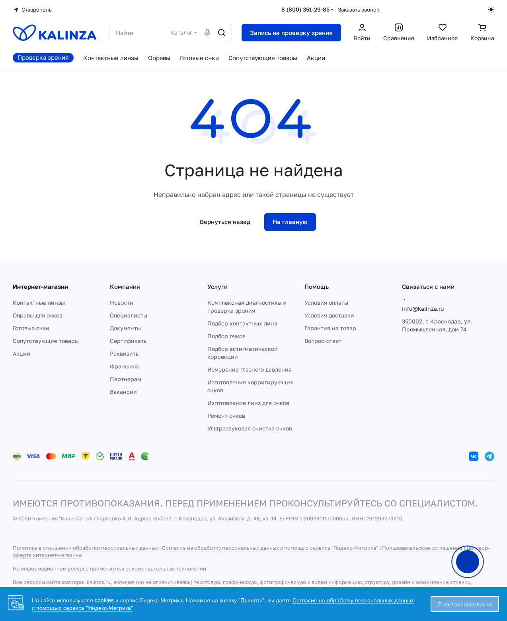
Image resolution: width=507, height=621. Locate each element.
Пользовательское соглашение (422, 548)
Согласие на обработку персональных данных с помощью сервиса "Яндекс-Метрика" (270, 548)
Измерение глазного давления (249, 369)
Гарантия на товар (330, 328)
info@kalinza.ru (423, 308)
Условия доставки (329, 315)
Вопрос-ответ (322, 340)
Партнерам (125, 379)
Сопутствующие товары (46, 340)
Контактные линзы (39, 302)
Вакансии (123, 391)
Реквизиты (125, 353)
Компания (125, 286)
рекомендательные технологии (165, 568)
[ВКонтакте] (473, 456)
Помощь (316, 286)
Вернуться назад (225, 221)
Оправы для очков (37, 315)
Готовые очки (31, 328)
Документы (125, 328)
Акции (21, 353)
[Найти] (221, 32)
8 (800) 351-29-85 (305, 9)
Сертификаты (129, 340)
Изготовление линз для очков (248, 402)
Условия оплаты (326, 302)
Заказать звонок (358, 9)
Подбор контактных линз (242, 323)
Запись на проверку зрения (291, 32)
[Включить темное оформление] (491, 9)
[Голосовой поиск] (207, 33)
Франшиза (124, 366)
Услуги (217, 286)
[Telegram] (489, 456)
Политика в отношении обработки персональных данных (85, 548)
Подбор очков (226, 336)
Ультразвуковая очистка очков (249, 428)
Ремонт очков (226, 415)
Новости (121, 302)
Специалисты (128, 315)
